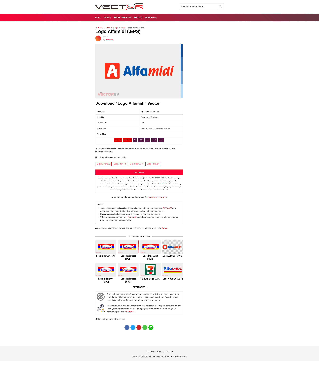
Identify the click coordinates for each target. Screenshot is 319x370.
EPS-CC (118, 140)
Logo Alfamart (120, 164)
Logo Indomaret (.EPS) (105, 280)
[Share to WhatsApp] (144, 327)
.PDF (161, 140)
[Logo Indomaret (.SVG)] (128, 270)
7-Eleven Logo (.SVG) (150, 279)
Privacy (170, 351)
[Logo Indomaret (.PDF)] (128, 247)
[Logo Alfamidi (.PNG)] (172, 247)
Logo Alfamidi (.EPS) (117, 31)
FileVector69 (162, 184)
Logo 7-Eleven (153, 164)
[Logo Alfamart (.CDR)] (172, 270)
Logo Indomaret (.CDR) (150, 257)
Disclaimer (150, 351)
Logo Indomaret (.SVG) (128, 280)
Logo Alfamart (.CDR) (173, 279)
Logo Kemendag (103, 164)
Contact (160, 351)
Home (98, 17)
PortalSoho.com (166, 356)
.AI (135, 140)
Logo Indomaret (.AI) (106, 256)
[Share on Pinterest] (138, 327)
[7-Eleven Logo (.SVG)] (150, 270)
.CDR (154, 140)
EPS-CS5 (127, 140)
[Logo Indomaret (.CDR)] (150, 247)
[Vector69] (126, 7)
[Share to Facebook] (126, 327)
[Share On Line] (150, 327)
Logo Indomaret (136, 164)
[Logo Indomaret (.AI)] (105, 247)
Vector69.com (154, 356)
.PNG (141, 140)
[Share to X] (132, 327)
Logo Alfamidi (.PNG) (173, 256)
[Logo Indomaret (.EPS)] (105, 270)
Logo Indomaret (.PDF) (128, 257)
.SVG (147, 140)
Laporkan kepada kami (157, 197)
